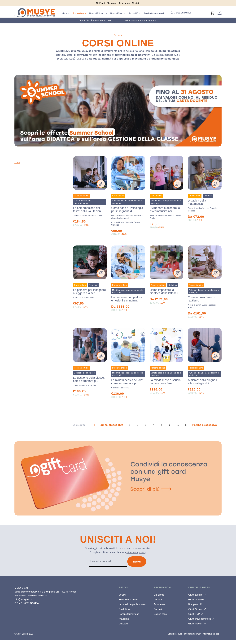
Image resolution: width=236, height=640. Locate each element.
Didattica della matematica (197, 202)
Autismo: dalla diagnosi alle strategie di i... (203, 381)
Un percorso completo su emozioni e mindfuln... (127, 299)
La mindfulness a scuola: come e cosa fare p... (127, 381)
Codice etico (160, 614)
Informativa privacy (136, 552)
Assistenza (159, 604)
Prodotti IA (134, 13)
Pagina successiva (204, 425)
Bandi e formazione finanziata (129, 616)
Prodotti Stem (117, 13)
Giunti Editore (195, 594)
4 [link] (154, 425)
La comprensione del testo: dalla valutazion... (88, 209)
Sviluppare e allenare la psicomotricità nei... (165, 209)
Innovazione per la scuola (132, 604)
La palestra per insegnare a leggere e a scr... (89, 291)
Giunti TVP (194, 614)
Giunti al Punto (196, 599)
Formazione (79, 13)
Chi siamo (159, 594)
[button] (65, 13)
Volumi (64, 13)
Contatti (158, 599)
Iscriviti (137, 561)
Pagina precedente (111, 425)
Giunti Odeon (195, 623)
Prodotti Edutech (97, 13)
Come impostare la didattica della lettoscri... (165, 291)
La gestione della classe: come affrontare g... (89, 379)
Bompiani (193, 604)
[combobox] (189, 12)
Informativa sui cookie (212, 634)
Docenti (158, 609)
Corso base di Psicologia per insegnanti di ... (127, 212)
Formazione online (128, 599)
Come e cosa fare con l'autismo (202, 299)
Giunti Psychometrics (199, 618)
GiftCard (123, 623)
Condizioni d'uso (175, 634)
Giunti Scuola (195, 609)
